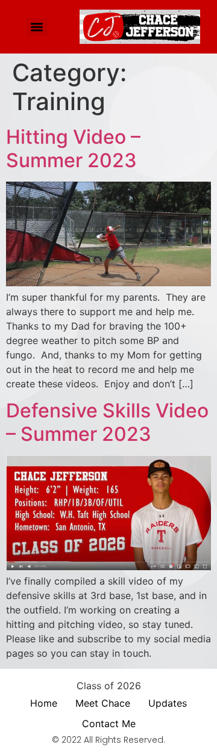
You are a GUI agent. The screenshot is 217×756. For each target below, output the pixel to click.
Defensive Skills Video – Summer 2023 (107, 422)
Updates (167, 703)
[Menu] (37, 27)
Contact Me (109, 724)
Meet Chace (102, 703)
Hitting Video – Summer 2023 (73, 148)
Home (43, 703)
